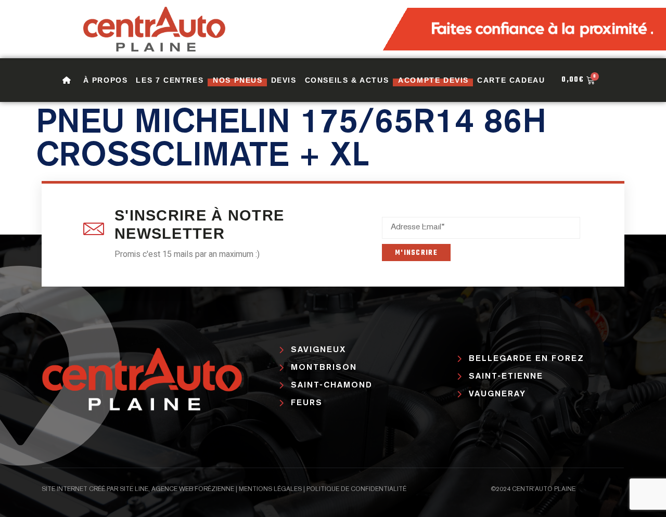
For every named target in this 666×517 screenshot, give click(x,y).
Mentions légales (270, 489)
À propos (105, 80)
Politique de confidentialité (356, 489)
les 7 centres (169, 80)
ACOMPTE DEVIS (433, 80)
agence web (172, 489)
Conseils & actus (347, 80)
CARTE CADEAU (511, 80)
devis (284, 80)
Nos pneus (237, 80)
